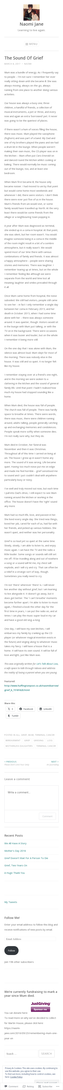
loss (49, 740)
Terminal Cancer (45, 735)
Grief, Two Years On (15, 865)
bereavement (13, 740)
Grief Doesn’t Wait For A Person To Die (26, 858)
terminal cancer (46, 746)
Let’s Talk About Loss (47, 663)
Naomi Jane (31, 24)
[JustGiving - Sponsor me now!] (40, 1012)
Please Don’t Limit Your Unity (16, 763)
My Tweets (10, 902)
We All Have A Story (15, 843)
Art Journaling (53, 763)
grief (27, 740)
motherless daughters (19, 746)
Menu (33, 44)
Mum (31, 735)
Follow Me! (12, 918)
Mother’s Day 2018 (15, 850)
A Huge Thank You (14, 872)
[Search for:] (21, 1053)
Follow (11, 950)
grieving (39, 740)
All (18, 735)
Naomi (28, 63)
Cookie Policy (16, 1077)
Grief (24, 735)
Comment (47, 816)
